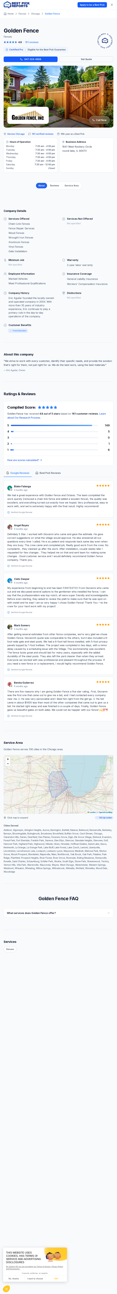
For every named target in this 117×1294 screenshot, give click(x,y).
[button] (7, 759)
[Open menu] (111, 4)
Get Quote (86, 59)
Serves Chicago (16, 134)
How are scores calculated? (23, 460)
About (41, 185)
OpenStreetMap (105, 812)
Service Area (72, 185)
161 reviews (31, 42)
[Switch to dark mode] (72, 4)
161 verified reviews (42, 134)
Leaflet (92, 812)
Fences (10, 949)
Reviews (54, 185)
